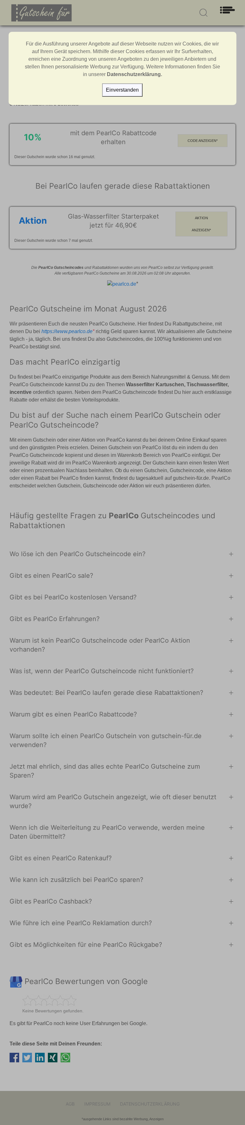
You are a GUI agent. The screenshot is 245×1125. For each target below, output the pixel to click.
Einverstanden (122, 90)
